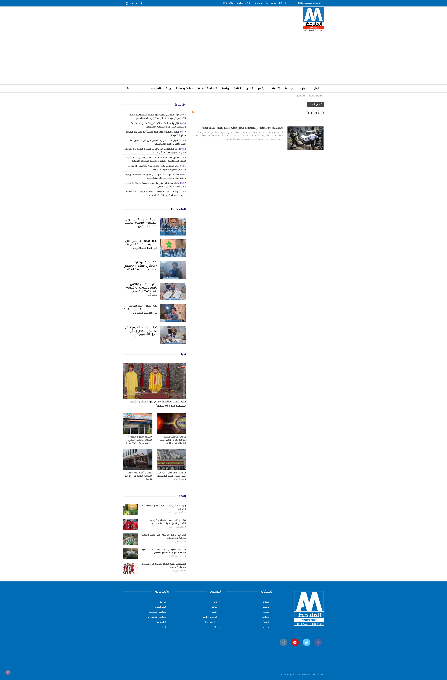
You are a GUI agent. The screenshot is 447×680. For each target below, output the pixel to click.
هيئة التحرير (276, 3)
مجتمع (262, 89)
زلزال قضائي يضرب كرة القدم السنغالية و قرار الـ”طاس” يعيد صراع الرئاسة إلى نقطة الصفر (157, 116)
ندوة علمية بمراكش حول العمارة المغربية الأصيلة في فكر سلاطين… (141, 245)
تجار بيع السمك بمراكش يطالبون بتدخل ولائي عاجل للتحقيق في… (141, 331)
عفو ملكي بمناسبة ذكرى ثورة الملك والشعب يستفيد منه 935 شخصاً (157, 404)
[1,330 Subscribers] (295, 648)
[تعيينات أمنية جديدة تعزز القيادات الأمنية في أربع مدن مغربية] (137, 459)
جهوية (266, 602)
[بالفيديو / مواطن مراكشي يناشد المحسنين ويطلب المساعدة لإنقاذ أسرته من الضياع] (173, 270)
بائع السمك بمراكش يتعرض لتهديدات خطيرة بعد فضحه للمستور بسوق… (141, 289)
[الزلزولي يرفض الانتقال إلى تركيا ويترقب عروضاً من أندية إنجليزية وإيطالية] (130, 539)
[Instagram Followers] (283, 648)
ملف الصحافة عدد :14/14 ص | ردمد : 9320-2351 (245, 3)
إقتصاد (276, 89)
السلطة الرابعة (207, 89)
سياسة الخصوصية (157, 612)
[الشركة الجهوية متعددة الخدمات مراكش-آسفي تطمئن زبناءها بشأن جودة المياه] (137, 423)
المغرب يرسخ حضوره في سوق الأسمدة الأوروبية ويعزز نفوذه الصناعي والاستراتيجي (155, 176)
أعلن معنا (161, 622)
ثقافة (237, 89)
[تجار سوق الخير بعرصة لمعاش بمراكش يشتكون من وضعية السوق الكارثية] (173, 313)
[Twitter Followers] (306, 648)
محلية (266, 612)
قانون (249, 89)
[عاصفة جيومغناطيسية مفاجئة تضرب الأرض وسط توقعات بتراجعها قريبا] (171, 423)
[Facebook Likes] (318, 648)
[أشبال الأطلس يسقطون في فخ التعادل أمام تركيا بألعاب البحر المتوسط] (130, 524)
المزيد (157, 89)
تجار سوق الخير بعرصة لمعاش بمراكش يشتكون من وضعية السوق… (140, 309)
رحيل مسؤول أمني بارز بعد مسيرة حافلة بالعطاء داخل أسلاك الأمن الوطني (155, 185)
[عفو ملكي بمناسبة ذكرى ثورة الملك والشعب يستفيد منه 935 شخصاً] (154, 381)
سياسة (290, 89)
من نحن (162, 602)
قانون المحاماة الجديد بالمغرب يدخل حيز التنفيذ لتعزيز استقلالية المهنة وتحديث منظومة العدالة (156, 159)
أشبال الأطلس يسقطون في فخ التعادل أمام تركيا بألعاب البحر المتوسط (157, 142)
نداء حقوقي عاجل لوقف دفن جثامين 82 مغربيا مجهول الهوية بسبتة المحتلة (157, 168)
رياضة (225, 89)
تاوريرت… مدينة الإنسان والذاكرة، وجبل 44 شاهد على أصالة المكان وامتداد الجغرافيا (156, 193)
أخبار (304, 89)
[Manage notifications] (7, 672)
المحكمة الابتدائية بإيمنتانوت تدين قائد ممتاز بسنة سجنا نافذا (242, 128)
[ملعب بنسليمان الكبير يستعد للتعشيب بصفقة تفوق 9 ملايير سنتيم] (130, 553)
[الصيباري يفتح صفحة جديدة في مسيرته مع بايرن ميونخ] (130, 568)
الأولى (316, 89)
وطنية (266, 607)
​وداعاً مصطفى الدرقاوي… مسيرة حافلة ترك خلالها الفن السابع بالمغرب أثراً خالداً (155, 151)
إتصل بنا (289, 3)
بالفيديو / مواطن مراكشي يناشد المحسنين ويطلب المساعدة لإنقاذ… (140, 266)
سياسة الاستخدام (157, 617)
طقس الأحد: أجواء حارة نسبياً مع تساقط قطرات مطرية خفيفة (156, 133)
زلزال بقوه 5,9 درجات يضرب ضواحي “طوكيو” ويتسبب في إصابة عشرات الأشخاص (158, 125)
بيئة (168, 89)
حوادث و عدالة (184, 89)
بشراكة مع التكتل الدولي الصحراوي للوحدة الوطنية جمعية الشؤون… (141, 223)
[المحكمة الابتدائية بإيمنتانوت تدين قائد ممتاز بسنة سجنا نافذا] (305, 138)
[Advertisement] (223, 57)
